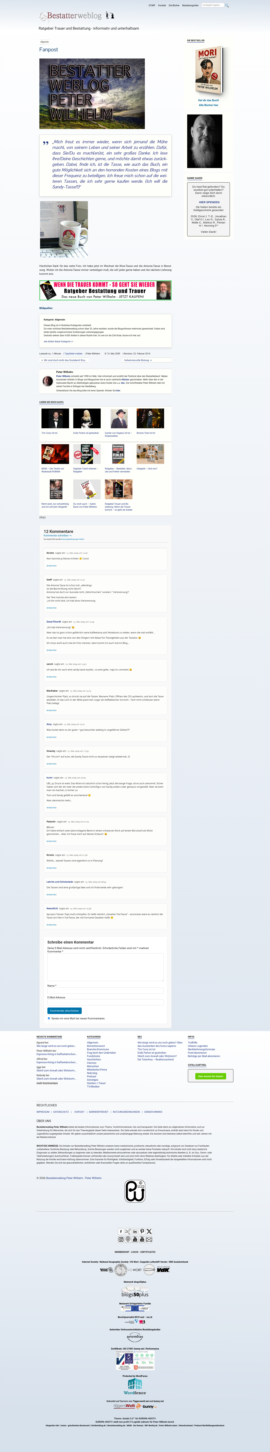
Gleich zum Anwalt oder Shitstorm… (56, 1070)
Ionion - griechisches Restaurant (75, 1425)
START (152, 5)
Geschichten (94, 1059)
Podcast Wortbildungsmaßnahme (209, 1425)
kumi (49, 777)
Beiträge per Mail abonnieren (204, 1056)
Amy (49, 724)
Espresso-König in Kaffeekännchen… (57, 1054)
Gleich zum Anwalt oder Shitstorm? (157, 1056)
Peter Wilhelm (64, 372)
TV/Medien (93, 1086)
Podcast (91, 1076)
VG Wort (134, 1262)
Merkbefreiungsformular (201, 1049)
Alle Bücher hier (208, 105)
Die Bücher (174, 5)
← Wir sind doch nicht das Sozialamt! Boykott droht (64, 360)
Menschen (93, 1066)
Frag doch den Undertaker (101, 1052)
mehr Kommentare (47, 1083)
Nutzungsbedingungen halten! (72, 539)
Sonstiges (92, 1079)
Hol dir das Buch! (208, 100)
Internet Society (90, 1262)
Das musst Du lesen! (210, 1076)
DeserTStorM (54, 621)
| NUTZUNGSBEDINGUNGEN (124, 1112)
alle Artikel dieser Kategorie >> (58, 341)
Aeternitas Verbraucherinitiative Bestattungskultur (135, 1329)
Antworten (52, 565)
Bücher (125, 379)
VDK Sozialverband (178, 1262)
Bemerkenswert (96, 1046)
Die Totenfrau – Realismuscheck (156, 1059)
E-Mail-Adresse (56, 997)
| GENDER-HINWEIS (151, 1112)
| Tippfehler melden (73, 353)
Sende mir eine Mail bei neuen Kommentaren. (78, 1018)
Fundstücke (93, 1056)
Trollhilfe (192, 1042)
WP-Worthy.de (151, 1425)
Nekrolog (92, 1073)
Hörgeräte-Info (52, 1425)
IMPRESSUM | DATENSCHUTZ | (55, 1112)
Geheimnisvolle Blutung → (138, 360)
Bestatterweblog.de (116, 1425)
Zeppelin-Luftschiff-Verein (153, 1262)
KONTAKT (79, 1112)
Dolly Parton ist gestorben (152, 1052)
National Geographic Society (114, 1262)
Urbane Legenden (198, 1046)
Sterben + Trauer (96, 1083)
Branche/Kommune (98, 1049)
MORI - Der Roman (135, 1425)
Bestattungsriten (190, 5)
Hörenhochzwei (186, 1425)
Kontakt (162, 5)
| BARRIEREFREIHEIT (96, 1112)
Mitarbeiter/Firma (97, 1069)
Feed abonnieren (197, 1052)
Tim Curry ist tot (146, 1049)
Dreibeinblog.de (98, 1425)
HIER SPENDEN (209, 202)
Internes (91, 1063)
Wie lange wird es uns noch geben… (56, 1046)
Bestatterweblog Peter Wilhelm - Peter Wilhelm (74, 1178)
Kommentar (55, 951)
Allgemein (92, 1042)
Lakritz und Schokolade (60, 881)
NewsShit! (52, 908)
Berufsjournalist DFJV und (131, 1317)
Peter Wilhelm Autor (168, 1425)
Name (51, 985)
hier (123, 383)
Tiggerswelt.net (141, 1401)
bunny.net (159, 1401)
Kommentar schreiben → (58, 535)
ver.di (149, 1317)
